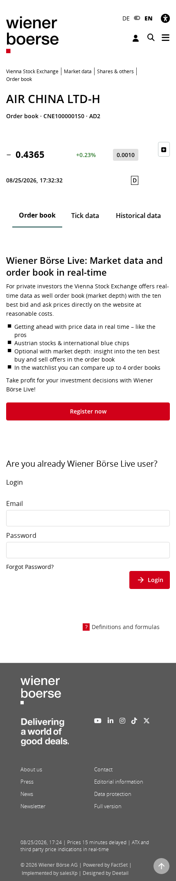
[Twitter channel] (146, 720)
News (26, 794)
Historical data (138, 215)
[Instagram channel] (122, 720)
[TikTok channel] (134, 720)
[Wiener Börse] (32, 34)
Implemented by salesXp (49, 873)
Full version (108, 806)
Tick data (85, 215)
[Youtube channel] (98, 720)
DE (126, 18)
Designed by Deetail (106, 873)
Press (27, 781)
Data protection (112, 794)
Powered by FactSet (105, 864)
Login (137, 38)
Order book (37, 215)
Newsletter (32, 806)
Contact (103, 769)
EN (148, 18)
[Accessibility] (165, 18)
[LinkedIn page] (110, 720)
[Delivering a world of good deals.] (44, 734)
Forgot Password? (30, 567)
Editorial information (118, 781)
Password (21, 535)
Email (14, 503)
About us (31, 769)
